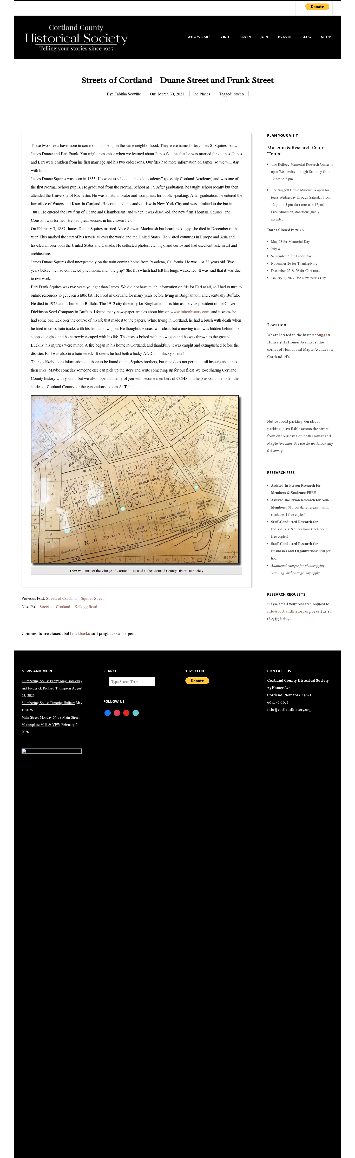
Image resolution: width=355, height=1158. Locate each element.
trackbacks (80, 634)
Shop (326, 37)
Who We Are (199, 37)
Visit (224, 37)
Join (264, 37)
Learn (245, 37)
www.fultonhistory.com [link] (189, 311)
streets (239, 93)
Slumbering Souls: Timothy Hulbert (48, 702)
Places (205, 93)
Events (284, 37)
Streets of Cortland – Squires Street (74, 598)
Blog (306, 37)
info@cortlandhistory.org (289, 611)
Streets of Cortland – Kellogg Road (68, 606)
